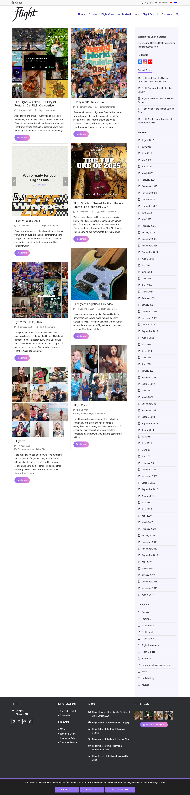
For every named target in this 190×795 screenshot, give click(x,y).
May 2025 (146, 219)
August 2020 (148, 496)
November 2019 (149, 548)
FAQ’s (62, 729)
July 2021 (146, 436)
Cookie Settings (120, 789)
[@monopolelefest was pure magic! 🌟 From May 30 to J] (138, 715)
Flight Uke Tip (148, 652)
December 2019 (149, 542)
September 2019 (150, 555)
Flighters (19, 441)
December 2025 (149, 186)
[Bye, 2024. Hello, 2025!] (40, 289)
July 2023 (146, 344)
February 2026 (149, 179)
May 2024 (146, 278)
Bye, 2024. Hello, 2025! (28, 322)
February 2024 (149, 298)
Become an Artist (68, 738)
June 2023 (147, 351)
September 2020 (150, 489)
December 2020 (149, 469)
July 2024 (146, 265)
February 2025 (149, 226)
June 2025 (147, 212)
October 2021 (148, 417)
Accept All (67, 789)
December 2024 (149, 239)
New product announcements (156, 665)
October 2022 (148, 384)
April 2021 (147, 456)
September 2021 (150, 423)
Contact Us (65, 715)
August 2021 (148, 430)
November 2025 (149, 193)
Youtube (145, 685)
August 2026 (148, 140)
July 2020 (146, 502)
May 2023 (146, 357)
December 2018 (149, 581)
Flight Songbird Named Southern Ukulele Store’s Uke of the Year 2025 (98, 205)
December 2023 (149, 311)
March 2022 (147, 397)
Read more (22, 137)
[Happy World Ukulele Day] (99, 62)
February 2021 (149, 463)
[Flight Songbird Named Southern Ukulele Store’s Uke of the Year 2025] (99, 170)
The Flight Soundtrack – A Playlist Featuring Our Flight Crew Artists (35, 103)
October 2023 (148, 324)
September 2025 (150, 206)
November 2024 (149, 245)
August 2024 (148, 259)
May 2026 (146, 160)
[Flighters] (40, 401)
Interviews (147, 658)
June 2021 (147, 443)
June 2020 (147, 509)
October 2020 (148, 483)
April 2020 (147, 515)
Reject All (92, 789)
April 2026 (147, 166)
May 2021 (146, 450)
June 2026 (147, 153)
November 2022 (149, 377)
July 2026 (146, 147)
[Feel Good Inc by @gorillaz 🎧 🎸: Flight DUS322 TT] (158, 715)
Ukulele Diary (40, 449)
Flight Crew (80, 405)
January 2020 (148, 535)
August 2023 (148, 338)
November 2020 (149, 476)
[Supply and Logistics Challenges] (99, 273)
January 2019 (148, 575)
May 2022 (146, 390)
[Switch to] (171, 2)
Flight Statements (47, 110)
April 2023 (147, 364)
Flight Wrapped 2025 (27, 220)
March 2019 (147, 568)
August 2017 (148, 594)
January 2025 (148, 232)
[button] (177, 14)
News (144, 671)
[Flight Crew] (99, 372)
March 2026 (147, 173)
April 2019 (147, 562)
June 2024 (147, 272)
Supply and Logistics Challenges (93, 304)
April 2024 (147, 285)
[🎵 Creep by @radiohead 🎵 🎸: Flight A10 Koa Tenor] (148, 715)
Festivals (146, 619)
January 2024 (148, 305)
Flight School (148, 638)
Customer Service (68, 742)
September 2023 (150, 331)
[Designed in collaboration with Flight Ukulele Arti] (169, 715)
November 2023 (149, 318)
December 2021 (149, 403)
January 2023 (148, 370)
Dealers (145, 612)
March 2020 (147, 522)
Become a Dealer (68, 733)
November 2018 (149, 588)
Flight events (148, 632)
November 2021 (149, 410)
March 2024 (147, 291)
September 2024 (150, 252)
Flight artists (82, 413)
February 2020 (149, 529)
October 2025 (148, 199)
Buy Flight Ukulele (68, 711)
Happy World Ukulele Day (88, 102)
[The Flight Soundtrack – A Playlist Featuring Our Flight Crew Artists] (40, 62)
